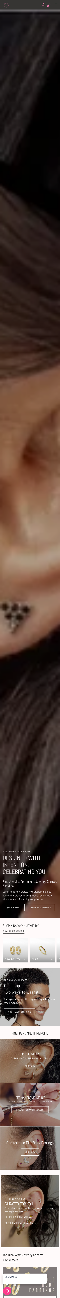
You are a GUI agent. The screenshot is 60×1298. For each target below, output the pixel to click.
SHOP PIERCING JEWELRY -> (19, 1217)
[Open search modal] (43, 5)
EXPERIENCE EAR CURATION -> (20, 1223)
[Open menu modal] (56, 5)
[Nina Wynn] (6, 4)
